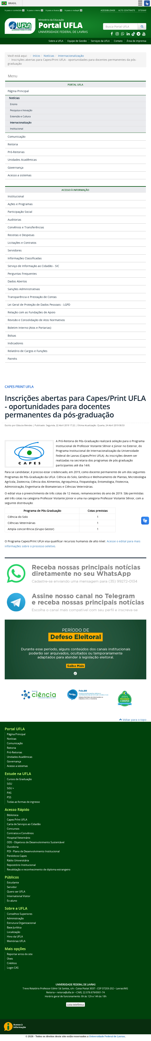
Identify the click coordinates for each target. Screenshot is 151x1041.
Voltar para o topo (134, 720)
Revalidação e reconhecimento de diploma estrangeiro (38, 869)
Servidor (12, 887)
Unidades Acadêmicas (22, 160)
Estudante (13, 882)
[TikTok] (133, 33)
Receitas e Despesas (21, 235)
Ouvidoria (12, 847)
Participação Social (20, 212)
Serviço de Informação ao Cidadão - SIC (33, 266)
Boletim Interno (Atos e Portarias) (29, 328)
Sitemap (142, 10)
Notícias (49, 56)
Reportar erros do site (19, 954)
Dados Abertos (17, 281)
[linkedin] (128, 33)
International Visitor (18, 896)
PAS (9, 793)
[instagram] (117, 33)
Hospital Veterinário (18, 837)
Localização (13, 932)
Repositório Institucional (21, 865)
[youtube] (144, 33)
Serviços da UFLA (100, 41)
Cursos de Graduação (19, 779)
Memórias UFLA (16, 941)
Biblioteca (12, 815)
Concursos (13, 828)
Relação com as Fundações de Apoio (31, 312)
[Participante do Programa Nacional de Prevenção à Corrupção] (124, 698)
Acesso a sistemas (19, 175)
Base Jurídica (14, 927)
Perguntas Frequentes (22, 273)
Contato (118, 41)
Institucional (16, 128)
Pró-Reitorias (16, 152)
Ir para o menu (35, 10)
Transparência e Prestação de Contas (32, 297)
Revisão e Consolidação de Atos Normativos (36, 320)
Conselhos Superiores (19, 914)
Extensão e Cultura (20, 116)
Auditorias (14, 219)
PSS (9, 797)
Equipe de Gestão (77, 41)
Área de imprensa (136, 41)
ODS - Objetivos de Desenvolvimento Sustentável (35, 842)
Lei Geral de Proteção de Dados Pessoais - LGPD (39, 304)
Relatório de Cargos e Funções (27, 351)
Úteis (10, 958)
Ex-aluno (12, 900)
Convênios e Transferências (26, 227)
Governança (15, 167)
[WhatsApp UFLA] (75, 573)
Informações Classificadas (25, 258)
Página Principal (18, 91)
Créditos (12, 963)
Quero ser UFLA (16, 891)
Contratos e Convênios (20, 833)
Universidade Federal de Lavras (107, 1036)
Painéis (12, 358)
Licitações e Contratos (22, 243)
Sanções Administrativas (24, 289)
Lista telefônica (75, 1004)
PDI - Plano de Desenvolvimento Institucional (33, 851)
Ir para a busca (54, 10)
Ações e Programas (20, 204)
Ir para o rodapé (73, 10)
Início (36, 56)
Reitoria (13, 144)
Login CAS (12, 967)
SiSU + (10, 788)
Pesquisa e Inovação (21, 110)
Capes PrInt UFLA (17, 819)
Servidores (15, 250)
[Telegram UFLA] (75, 602)
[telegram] (139, 33)
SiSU (9, 783)
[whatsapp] (123, 33)
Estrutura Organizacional (21, 923)
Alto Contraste (126, 10)
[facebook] (112, 33)
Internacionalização (71, 56)
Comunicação (16, 136)
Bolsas (12, 335)
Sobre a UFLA (56, 41)
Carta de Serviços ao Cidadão (24, 824)
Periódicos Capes (17, 856)
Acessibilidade (108, 10)
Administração (15, 918)
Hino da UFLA (15, 936)
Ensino (13, 104)
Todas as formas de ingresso (23, 802)
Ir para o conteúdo (14, 10)
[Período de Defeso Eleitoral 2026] (75, 649)
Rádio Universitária (18, 860)
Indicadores (15, 343)
